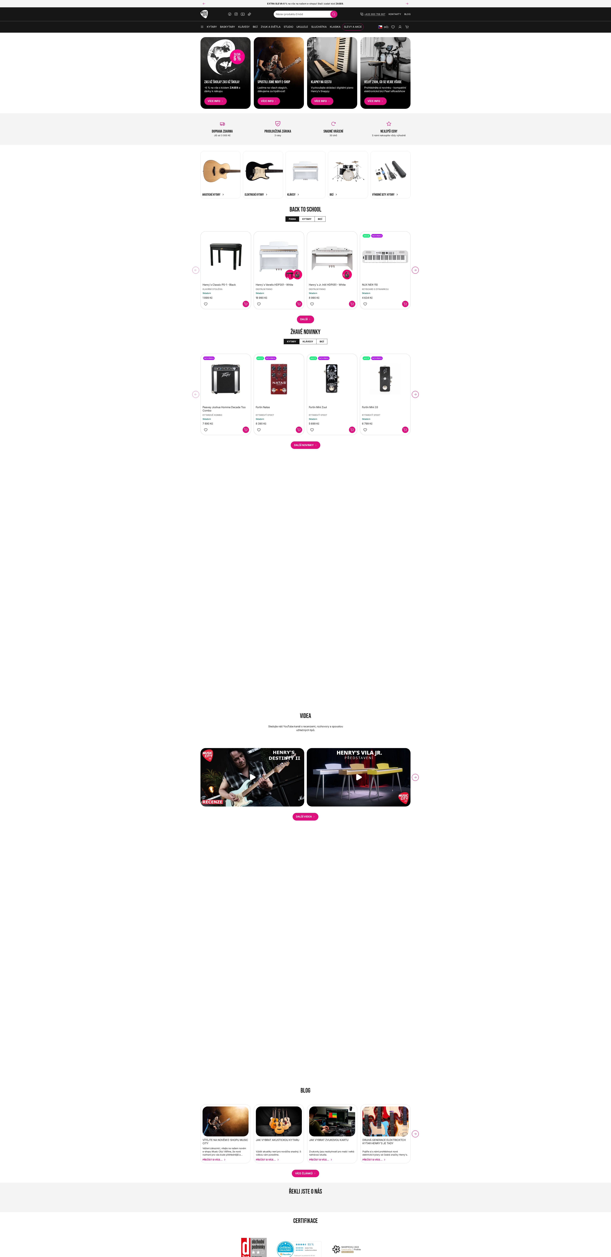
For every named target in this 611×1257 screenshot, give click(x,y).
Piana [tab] (292, 219)
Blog (407, 14)
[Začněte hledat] (333, 14)
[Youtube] (243, 14)
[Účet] (400, 26)
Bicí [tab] (320, 219)
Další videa (304, 816)
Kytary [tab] (306, 219)
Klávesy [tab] (308, 341)
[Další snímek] (407, 3)
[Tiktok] (249, 14)
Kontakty (395, 14)
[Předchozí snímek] (203, 3)
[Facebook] (229, 14)
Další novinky (304, 445)
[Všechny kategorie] (202, 26)
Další (304, 319)
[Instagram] (236, 14)
